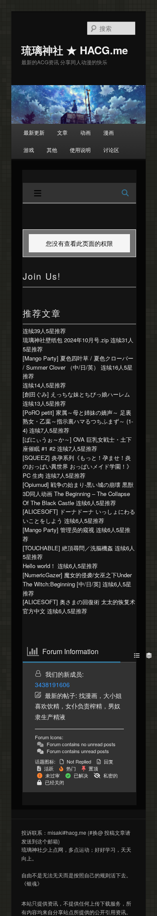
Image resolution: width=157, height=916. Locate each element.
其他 (52, 149)
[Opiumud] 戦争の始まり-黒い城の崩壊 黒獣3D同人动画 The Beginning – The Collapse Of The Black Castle (78, 493)
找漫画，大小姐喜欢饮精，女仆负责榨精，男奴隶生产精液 (78, 706)
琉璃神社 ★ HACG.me (74, 50)
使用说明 (80, 149)
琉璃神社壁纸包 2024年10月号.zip (66, 340)
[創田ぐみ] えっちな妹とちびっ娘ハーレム (76, 394)
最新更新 (34, 132)
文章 (62, 132)
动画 (85, 132)
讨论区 (111, 149)
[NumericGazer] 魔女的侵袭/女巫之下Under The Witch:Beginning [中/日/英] (77, 579)
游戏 (29, 149)
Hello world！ (39, 566)
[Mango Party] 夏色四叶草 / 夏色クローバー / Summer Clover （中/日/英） (78, 362)
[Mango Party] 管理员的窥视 (58, 530)
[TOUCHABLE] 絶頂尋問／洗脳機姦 (68, 548)
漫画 (108, 132)
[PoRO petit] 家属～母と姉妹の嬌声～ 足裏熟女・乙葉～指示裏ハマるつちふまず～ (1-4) (78, 421)
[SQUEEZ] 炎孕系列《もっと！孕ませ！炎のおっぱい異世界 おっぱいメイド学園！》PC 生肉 (77, 466)
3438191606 (52, 684)
